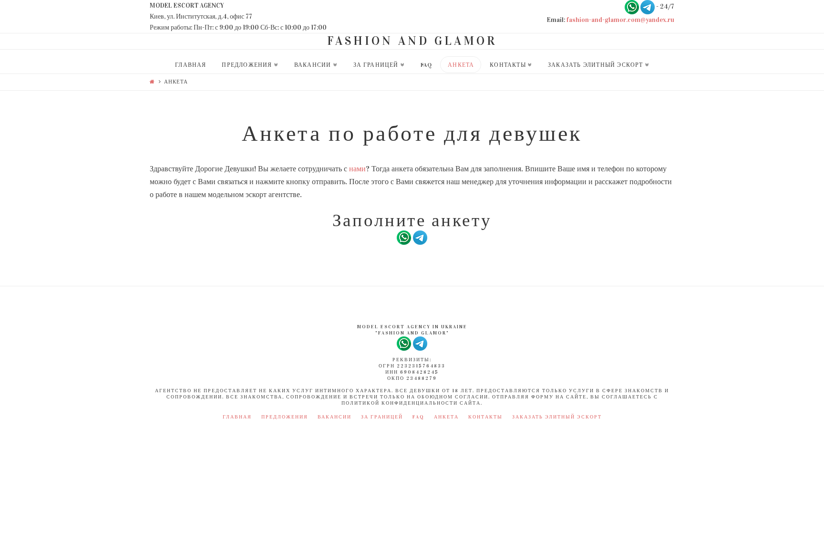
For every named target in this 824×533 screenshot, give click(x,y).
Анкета (446, 417)
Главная (237, 417)
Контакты (485, 417)
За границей (382, 417)
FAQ (418, 417)
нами (357, 168)
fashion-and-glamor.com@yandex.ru (620, 20)
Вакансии (334, 417)
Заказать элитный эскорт (557, 417)
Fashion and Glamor (412, 41)
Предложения (284, 417)
